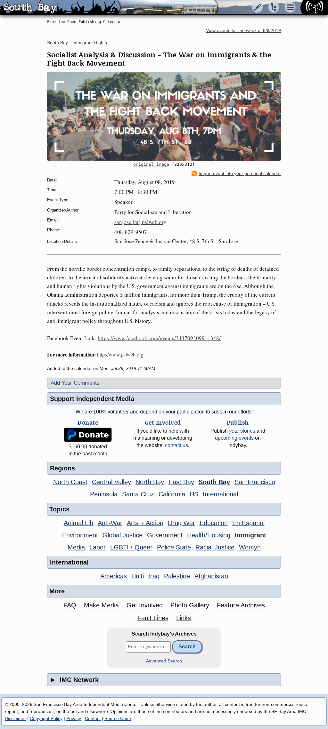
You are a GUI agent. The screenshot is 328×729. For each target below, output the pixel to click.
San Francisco (254, 481)
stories (242, 431)
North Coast (70, 481)
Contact (93, 718)
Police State (174, 547)
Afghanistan (211, 576)
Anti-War (110, 522)
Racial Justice (214, 547)
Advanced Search (164, 661)
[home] (60, 7)
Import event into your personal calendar (240, 173)
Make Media (101, 605)
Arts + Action (145, 522)
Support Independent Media (92, 398)
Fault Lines (152, 617)
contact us (176, 445)
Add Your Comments (75, 383)
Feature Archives (241, 605)
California (172, 494)
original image (151, 164)
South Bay (57, 42)
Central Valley (111, 481)
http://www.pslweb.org (120, 354)
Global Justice (122, 535)
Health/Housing (208, 535)
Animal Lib (78, 522)
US (194, 494)
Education (214, 522)
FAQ (69, 605)
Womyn (250, 547)
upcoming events (234, 438)
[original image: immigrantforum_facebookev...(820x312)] (164, 116)
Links (183, 617)
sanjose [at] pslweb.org (140, 222)
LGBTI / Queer (131, 547)
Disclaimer (15, 718)
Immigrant (250, 535)
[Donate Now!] (87, 435)
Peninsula (104, 494)
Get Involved (145, 605)
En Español (248, 522)
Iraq (154, 576)
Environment (80, 535)
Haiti (137, 576)
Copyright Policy (46, 718)
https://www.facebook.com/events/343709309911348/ (159, 338)
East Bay (181, 481)
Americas (113, 576)
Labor (97, 547)
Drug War (181, 522)
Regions (62, 468)
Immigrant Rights (89, 42)
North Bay (149, 481)
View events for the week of (243, 30)
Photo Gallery (189, 605)
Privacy (73, 718)
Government (165, 535)
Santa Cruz (138, 494)
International (220, 494)
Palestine (177, 576)
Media (76, 547)
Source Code (117, 718)
